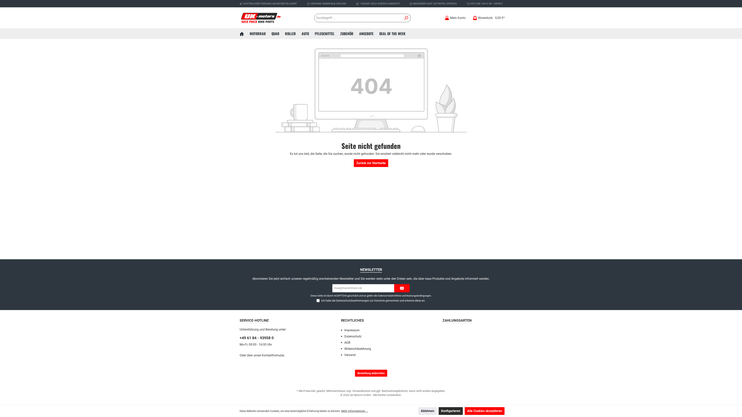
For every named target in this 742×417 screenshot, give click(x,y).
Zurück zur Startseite (371, 163)
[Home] (245, 33)
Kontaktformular (273, 355)
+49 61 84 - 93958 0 (257, 338)
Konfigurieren (450, 411)
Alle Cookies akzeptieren (484, 411)
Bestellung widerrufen (371, 373)
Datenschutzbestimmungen (352, 300)
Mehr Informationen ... (354, 411)
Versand (350, 355)
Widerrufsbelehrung (357, 349)
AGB (347, 342)
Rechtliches (352, 320)
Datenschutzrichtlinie (389, 295)
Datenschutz (353, 336)
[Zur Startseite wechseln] (261, 17)
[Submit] (402, 288)
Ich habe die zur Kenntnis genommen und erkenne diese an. (373, 300)
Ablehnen (427, 411)
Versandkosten (361, 390)
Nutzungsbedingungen (418, 295)
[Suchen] (406, 18)
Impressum (352, 330)
